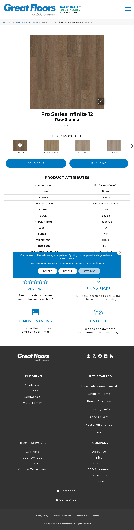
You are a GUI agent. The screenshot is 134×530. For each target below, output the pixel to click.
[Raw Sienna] (20, 145)
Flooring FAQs (99, 409)
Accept (47, 271)
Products (34, 22)
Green (99, 481)
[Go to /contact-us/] (99, 323)
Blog (99, 457)
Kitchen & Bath (32, 463)
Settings (89, 271)
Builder (32, 391)
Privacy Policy (41, 515)
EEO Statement (99, 469)
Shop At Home (99, 393)
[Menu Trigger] (127, 8)
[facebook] (100, 356)
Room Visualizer (99, 401)
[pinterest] (88, 356)
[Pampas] (114, 145)
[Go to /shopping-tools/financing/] (35, 322)
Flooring (15, 22)
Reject (67, 271)
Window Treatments (32, 469)
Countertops (32, 457)
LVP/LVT (24, 22)
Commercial (32, 396)
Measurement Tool (99, 424)
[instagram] (94, 356)
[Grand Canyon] (51, 145)
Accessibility (81, 515)
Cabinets (32, 451)
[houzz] (111, 356)
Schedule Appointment (99, 386)
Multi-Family (32, 402)
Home (6, 22)
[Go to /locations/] (99, 290)
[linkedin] (105, 356)
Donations (99, 475)
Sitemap (95, 515)
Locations (67, 491)
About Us (99, 451)
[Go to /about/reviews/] (35, 291)
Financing (98, 163)
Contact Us (36, 163)
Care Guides (99, 417)
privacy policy (50, 263)
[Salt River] (82, 145)
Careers (99, 463)
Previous (2, 145)
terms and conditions (75, 263)
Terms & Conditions (62, 515)
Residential (32, 385)
